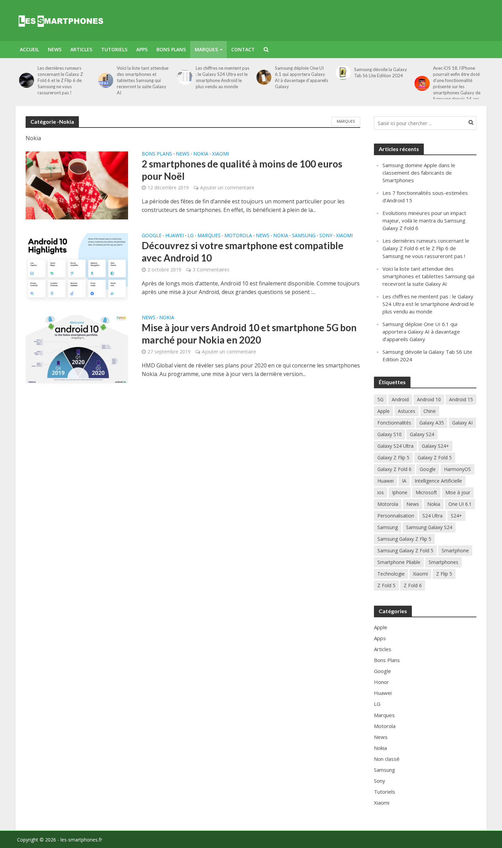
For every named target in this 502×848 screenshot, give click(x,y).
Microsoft (426, 492)
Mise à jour (457, 492)
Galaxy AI (462, 422)
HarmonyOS (457, 469)
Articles (81, 49)
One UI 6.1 (460, 504)
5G (380, 399)
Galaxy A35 (431, 422)
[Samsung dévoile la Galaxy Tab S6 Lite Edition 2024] (341, 72)
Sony (325, 236)
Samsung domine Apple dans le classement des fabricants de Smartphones (418, 173)
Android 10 (429, 399)
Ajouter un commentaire (227, 187)
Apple (383, 411)
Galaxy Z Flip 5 (393, 457)
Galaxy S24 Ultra (395, 446)
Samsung (304, 236)
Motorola (238, 236)
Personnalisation (395, 515)
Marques (206, 49)
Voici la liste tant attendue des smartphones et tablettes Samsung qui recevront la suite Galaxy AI (140, 80)
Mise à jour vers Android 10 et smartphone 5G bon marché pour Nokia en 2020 (249, 334)
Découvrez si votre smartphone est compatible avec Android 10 (243, 252)
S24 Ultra (432, 515)
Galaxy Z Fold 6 (394, 469)
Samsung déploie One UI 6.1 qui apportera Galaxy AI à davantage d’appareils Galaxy (299, 77)
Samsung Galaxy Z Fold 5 (405, 550)
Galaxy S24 (422, 434)
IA (404, 480)
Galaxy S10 (389, 434)
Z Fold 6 (413, 585)
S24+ (456, 515)
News (54, 49)
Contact (243, 49)
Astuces (406, 411)
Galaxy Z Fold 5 (435, 457)
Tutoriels (114, 49)
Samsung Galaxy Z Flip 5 (404, 539)
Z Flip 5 (444, 573)
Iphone (399, 492)
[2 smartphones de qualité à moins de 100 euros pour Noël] (77, 185)
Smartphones (443, 562)
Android (400, 399)
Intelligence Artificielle (438, 480)
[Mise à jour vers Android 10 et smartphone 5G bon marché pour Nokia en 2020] (77, 349)
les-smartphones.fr (81, 839)
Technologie (391, 573)
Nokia (200, 154)
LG (190, 236)
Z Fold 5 (386, 585)
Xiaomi (220, 154)
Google (152, 236)
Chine (429, 411)
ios (380, 492)
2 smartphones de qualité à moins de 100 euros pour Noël (242, 170)
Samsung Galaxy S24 (429, 527)
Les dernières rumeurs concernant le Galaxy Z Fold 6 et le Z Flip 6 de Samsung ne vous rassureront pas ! (58, 80)
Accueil (29, 49)
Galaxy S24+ (435, 446)
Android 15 (461, 399)
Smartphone (455, 550)
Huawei (174, 236)
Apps (142, 49)
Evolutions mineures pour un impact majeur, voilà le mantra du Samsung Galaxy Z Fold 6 (424, 220)
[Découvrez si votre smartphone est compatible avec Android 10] (77, 267)
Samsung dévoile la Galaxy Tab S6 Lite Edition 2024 (378, 72)
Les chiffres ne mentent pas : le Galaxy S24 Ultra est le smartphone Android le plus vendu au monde (221, 77)
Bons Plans (171, 49)
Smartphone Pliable (398, 562)
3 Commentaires (211, 269)
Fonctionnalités (394, 422)
